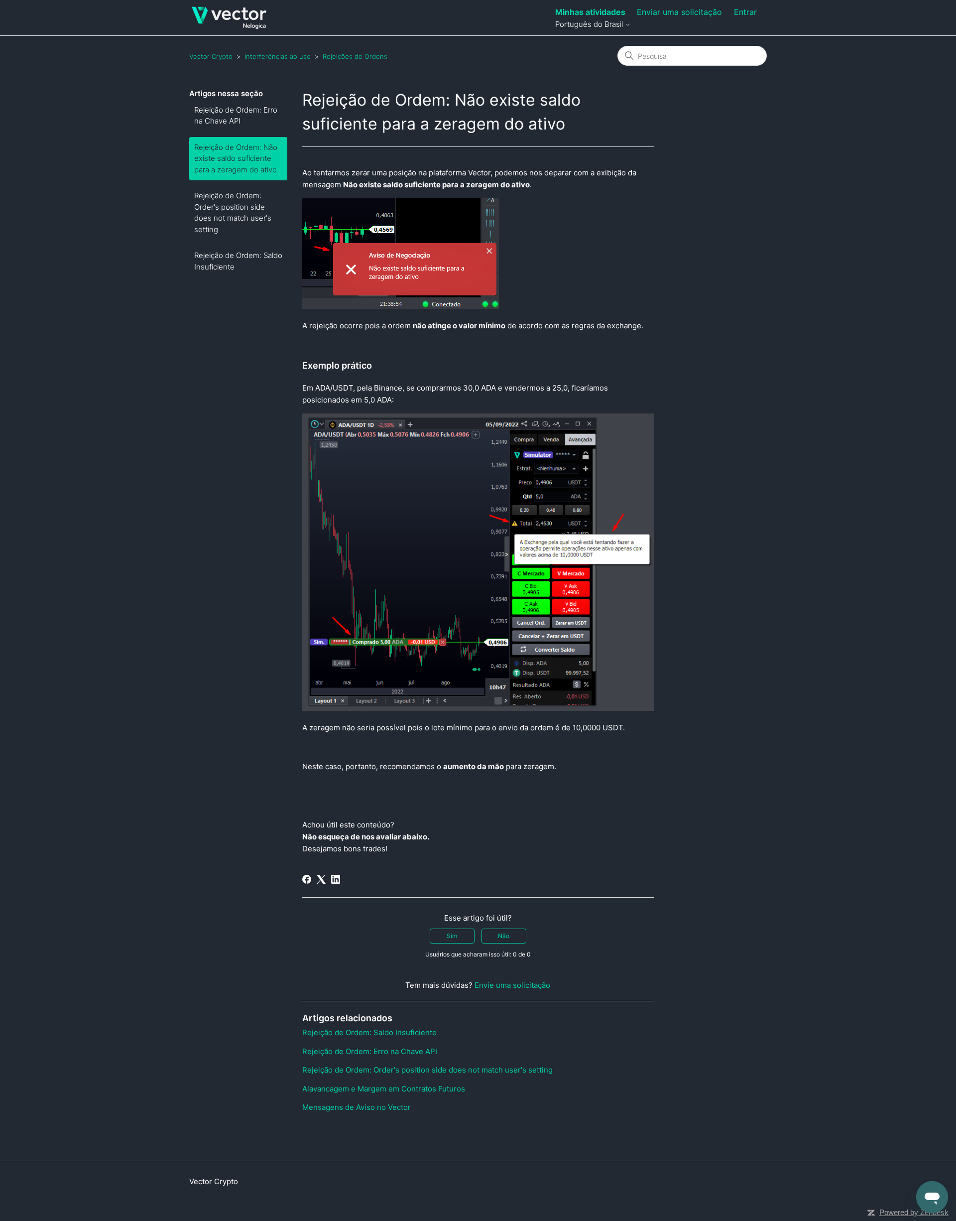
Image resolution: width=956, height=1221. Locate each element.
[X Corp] (321, 879)
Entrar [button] (745, 12)
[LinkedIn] (335, 879)
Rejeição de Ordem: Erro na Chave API (235, 115)
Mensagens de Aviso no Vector (356, 1107)
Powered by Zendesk (914, 1212)
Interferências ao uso (277, 56)
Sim (452, 936)
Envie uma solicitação (512, 985)
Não (503, 936)
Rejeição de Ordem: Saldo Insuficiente (238, 261)
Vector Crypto (211, 56)
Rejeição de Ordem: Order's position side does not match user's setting (232, 212)
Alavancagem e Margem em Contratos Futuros (383, 1088)
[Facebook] (306, 879)
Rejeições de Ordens (355, 56)
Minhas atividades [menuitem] (590, 12)
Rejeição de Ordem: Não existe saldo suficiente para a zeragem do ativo (235, 158)
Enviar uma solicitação (679, 12)
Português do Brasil (590, 24)
